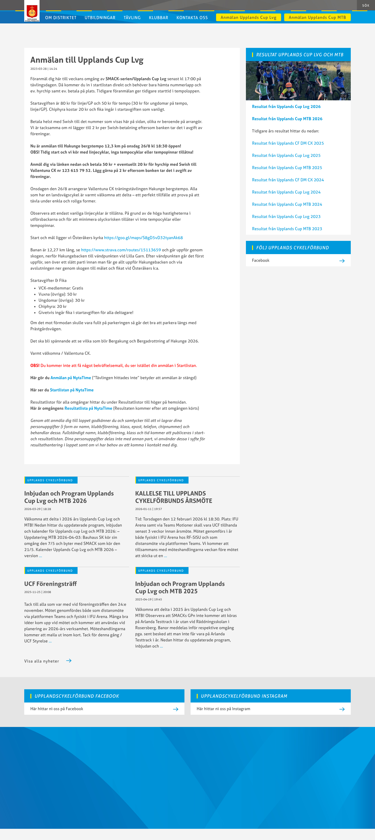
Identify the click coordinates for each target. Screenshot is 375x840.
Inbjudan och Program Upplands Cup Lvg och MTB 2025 (180, 587)
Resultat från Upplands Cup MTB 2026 (287, 118)
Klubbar (158, 17)
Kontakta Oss (192, 17)
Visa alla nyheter (41, 661)
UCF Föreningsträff (50, 583)
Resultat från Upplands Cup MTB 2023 (287, 228)
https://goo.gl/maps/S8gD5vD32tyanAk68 (143, 237)
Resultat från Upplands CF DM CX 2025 (288, 143)
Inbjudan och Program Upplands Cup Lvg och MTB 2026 (69, 496)
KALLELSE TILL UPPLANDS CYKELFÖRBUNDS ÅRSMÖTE (173, 496)
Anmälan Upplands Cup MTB (317, 17)
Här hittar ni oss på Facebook (56, 708)
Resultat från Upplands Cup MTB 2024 (287, 204)
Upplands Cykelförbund (50, 480)
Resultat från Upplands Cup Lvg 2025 (286, 155)
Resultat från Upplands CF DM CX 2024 (288, 179)
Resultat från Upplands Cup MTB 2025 (287, 167)
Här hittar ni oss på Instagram (223, 708)
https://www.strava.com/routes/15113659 (121, 249)
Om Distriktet (61, 17)
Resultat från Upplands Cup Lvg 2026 (286, 106)
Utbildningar (100, 17)
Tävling (132, 17)
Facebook (260, 260)
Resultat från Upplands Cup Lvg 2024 (286, 192)
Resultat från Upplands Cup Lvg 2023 (286, 216)
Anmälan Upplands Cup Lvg (249, 17)
